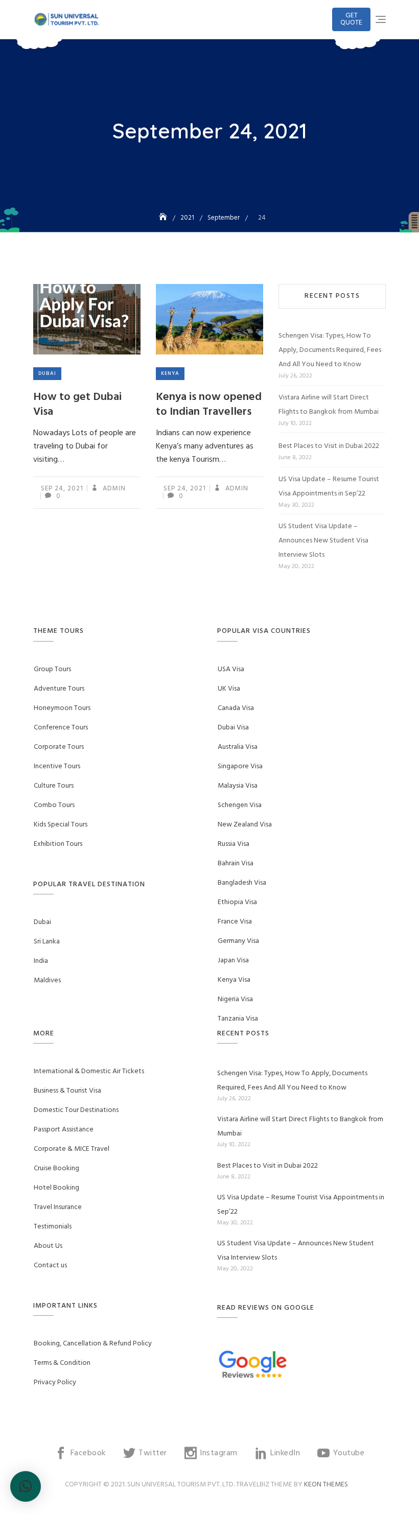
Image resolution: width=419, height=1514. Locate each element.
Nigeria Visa (235, 999)
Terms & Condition (62, 1363)
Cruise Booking (56, 1168)
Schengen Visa (240, 805)
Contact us (50, 1265)
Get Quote (351, 19)
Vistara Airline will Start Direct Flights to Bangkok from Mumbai (328, 405)
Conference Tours (61, 728)
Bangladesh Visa (242, 883)
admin (113, 488)
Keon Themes (326, 1485)
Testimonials (53, 1227)
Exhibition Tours (58, 844)
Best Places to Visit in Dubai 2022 (328, 446)
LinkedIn (285, 1453)
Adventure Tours (59, 689)
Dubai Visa (233, 728)
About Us (48, 1246)
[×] (25, 1486)
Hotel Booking (56, 1188)
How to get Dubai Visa (77, 404)
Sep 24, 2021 (62, 488)
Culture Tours (54, 786)
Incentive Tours (57, 766)
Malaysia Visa (238, 786)
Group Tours (52, 669)
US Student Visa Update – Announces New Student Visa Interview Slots (323, 541)
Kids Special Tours (60, 825)
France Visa (235, 922)
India (41, 961)
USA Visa (231, 669)
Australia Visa (238, 747)
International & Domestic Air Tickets (89, 1071)
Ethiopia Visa (237, 902)
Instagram (219, 1453)
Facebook (88, 1453)
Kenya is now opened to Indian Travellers (209, 404)
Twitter (152, 1453)
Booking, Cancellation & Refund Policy (93, 1344)
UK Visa (229, 689)
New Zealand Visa (245, 825)
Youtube (348, 1453)
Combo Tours (54, 805)
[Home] (164, 218)
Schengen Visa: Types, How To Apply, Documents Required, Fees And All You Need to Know (329, 350)
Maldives (47, 980)
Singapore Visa (240, 766)
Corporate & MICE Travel (71, 1149)
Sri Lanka (47, 942)
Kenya (170, 373)
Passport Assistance (64, 1130)
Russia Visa (233, 844)
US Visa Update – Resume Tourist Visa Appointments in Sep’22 (328, 487)
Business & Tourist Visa (67, 1091)
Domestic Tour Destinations (76, 1110)
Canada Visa (236, 708)
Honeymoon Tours (62, 708)
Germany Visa (238, 941)
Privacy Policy (55, 1382)
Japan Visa (233, 960)
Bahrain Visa (235, 863)
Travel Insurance (58, 1207)
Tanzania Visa (238, 1019)
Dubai (47, 373)
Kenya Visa (234, 980)
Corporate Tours (59, 747)
